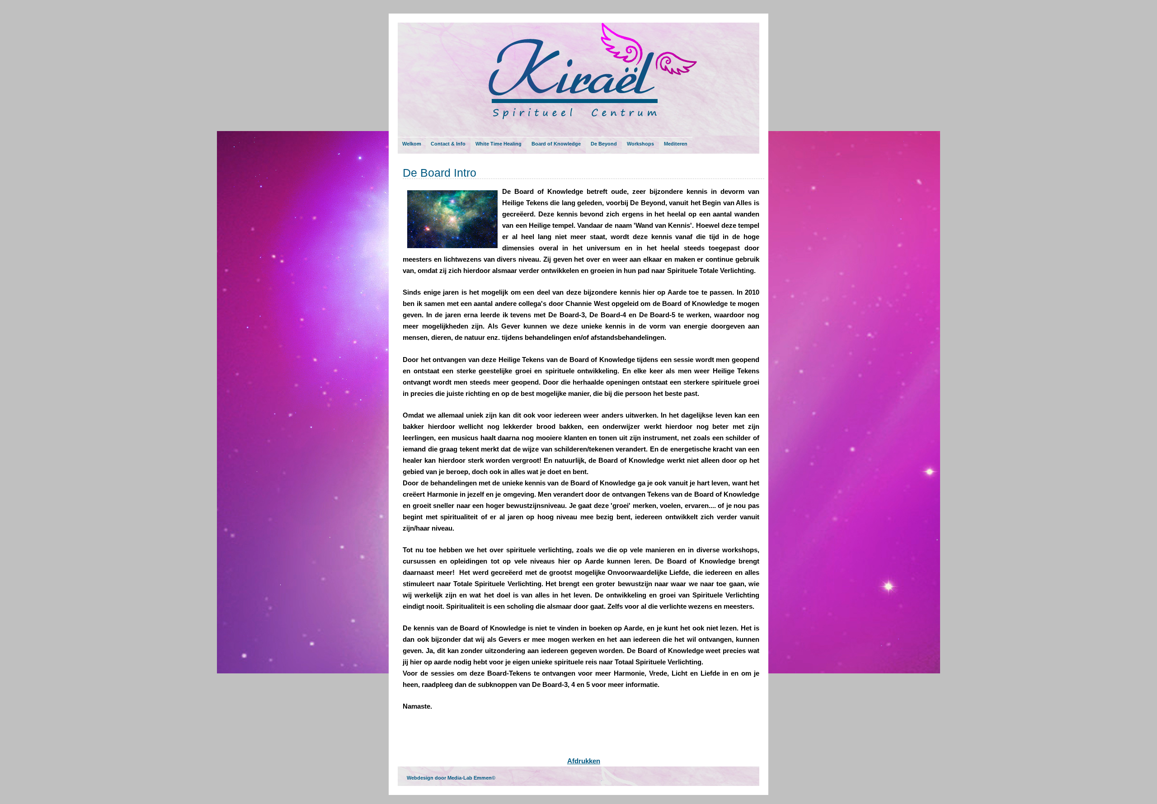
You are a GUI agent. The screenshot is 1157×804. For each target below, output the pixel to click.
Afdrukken (583, 761)
